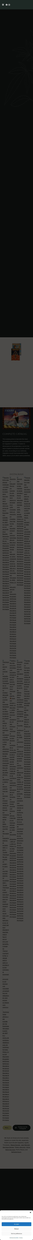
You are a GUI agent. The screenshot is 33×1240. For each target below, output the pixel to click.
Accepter (16, 1224)
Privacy (21, 1237)
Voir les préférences (16, 1233)
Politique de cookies (14, 1237)
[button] (30, 1212)
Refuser (16, 1229)
